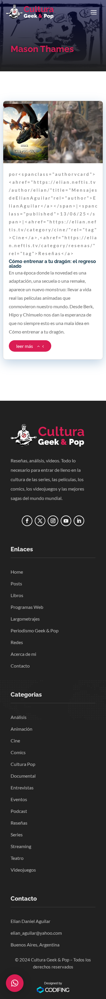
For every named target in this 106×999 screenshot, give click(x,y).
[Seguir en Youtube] (66, 520)
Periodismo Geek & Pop (35, 630)
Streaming (21, 846)
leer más (24, 346)
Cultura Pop (23, 764)
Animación (21, 729)
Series (17, 834)
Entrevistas (22, 787)
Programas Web (27, 607)
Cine (15, 740)
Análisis (18, 717)
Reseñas (19, 823)
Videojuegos (23, 869)
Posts (16, 583)
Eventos (19, 799)
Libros (17, 595)
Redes (17, 642)
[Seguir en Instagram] (53, 520)
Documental (23, 776)
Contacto (20, 665)
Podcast (19, 811)
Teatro (17, 858)
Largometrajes (25, 618)
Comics (18, 752)
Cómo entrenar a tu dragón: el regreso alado (52, 264)
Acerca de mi (23, 654)
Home (17, 572)
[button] (15, 983)
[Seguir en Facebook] (27, 520)
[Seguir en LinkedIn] (79, 520)
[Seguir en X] (40, 520)
